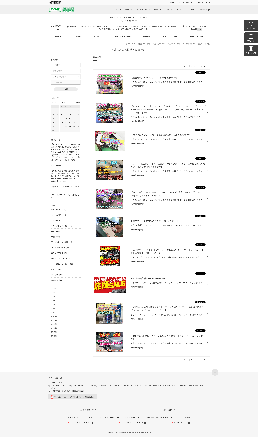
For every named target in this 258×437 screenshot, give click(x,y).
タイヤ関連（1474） (59, 209)
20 (70, 122)
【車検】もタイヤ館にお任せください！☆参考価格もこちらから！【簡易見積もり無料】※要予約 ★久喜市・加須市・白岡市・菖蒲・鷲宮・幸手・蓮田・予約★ (65, 175)
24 (57, 126)
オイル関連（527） (58, 220)
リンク (91, 417)
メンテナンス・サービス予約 (179, 2)
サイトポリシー (133, 417)
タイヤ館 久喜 (129, 21)
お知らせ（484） (57, 274)
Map (199, 29)
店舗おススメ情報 (196, 36)
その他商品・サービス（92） (62, 264)
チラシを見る (251, 53)
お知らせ (97, 36)
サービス (179, 9)
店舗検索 (128, 9)
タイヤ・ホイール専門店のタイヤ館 (138, 44)
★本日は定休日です (59, 165)
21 (74, 122)
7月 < (54, 102)
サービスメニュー (170, 36)
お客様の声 (202, 9)
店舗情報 (77, 36)
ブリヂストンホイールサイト (132, 422)
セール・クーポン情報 (122, 36)
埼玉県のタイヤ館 (174, 44)
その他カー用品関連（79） (61, 258)
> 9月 (78, 102)
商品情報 (146, 36)
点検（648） (56, 231)
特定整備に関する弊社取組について (161, 417)
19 (66, 122)
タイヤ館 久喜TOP (189, 44)
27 (70, 126)
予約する (251, 40)
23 (53, 126)
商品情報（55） (57, 280)
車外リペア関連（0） (59, 253)
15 (78, 118)
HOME (118, 9)
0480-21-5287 (57, 28)
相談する (251, 28)
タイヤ (169, 9)
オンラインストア (201, 2)
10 (57, 118)
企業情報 (186, 417)
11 (62, 118)
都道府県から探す (159, 44)
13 (70, 118)
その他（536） (57, 269)
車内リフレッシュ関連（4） (62, 242)
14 (74, 118)
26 (66, 126)
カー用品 (190, 9)
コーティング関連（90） (60, 247)
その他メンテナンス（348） (62, 226)
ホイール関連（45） (59, 215)
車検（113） (56, 236)
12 (66, 118)
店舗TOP (58, 36)
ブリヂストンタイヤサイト (80, 422)
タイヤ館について (143, 9)
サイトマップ (75, 417)
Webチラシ (158, 9)
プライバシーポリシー (110, 417)
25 (62, 126)
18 (62, 122)
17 (57, 122)
